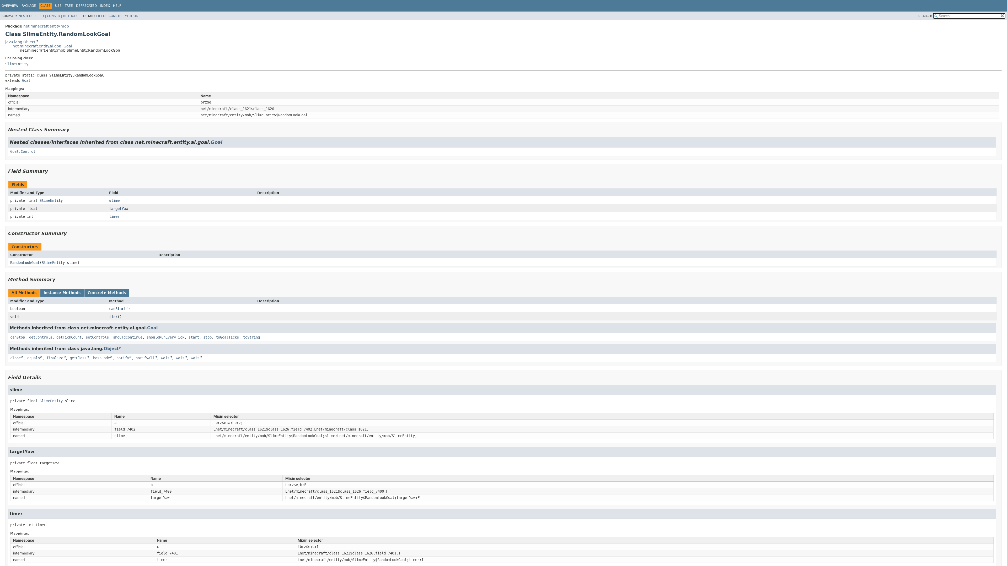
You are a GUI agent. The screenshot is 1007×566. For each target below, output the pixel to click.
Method (70, 16)
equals (33, 358)
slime (114, 200)
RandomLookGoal (25, 262)
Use (58, 6)
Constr (53, 16)
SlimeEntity (16, 64)
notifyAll (145, 358)
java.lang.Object (20, 42)
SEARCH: (925, 16)
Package (29, 6)
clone (15, 358)
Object (111, 348)
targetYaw (118, 208)
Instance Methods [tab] (62, 293)
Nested (25, 16)
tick (113, 317)
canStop (17, 337)
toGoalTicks (227, 337)
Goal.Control (22, 151)
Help (117, 6)
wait (165, 358)
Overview (10, 6)
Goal (26, 80)
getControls (40, 337)
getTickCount (69, 337)
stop (207, 337)
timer (114, 216)
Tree (69, 6)
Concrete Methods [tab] (107, 293)
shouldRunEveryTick (165, 337)
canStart (117, 309)
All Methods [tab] (24, 293)
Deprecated (86, 6)
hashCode (101, 358)
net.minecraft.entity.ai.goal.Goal (42, 46)
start (194, 337)
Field (39, 16)
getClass (78, 358)
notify (122, 358)
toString (251, 337)
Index (105, 6)
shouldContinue (127, 337)
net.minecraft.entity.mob (46, 26)
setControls (97, 337)
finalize (54, 358)
